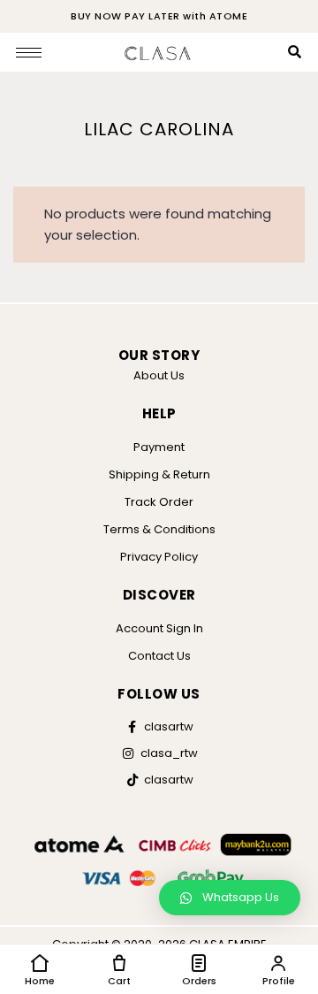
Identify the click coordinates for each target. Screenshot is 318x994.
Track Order (159, 501)
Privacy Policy (159, 556)
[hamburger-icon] (29, 53)
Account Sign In (159, 628)
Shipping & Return (159, 474)
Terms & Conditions (159, 529)
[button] (229, 897)
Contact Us (159, 655)
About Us (159, 375)
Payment (159, 447)
